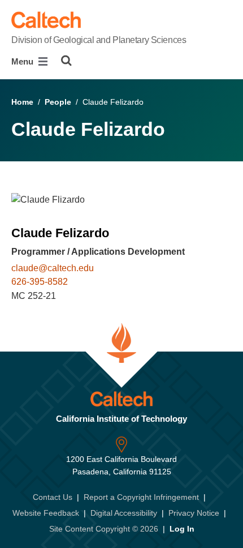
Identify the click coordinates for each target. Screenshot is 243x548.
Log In (182, 528)
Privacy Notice (193, 512)
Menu (23, 61)
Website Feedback (45, 512)
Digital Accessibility (123, 512)
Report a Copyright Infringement (141, 497)
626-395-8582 (39, 281)
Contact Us (52, 497)
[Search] (66, 60)
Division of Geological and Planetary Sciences (98, 40)
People (58, 101)
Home (22, 101)
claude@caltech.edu (52, 268)
